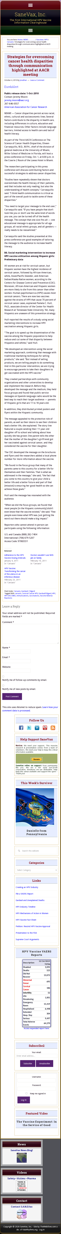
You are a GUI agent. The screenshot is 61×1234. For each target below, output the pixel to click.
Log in (42, 1229)
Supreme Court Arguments (27, 939)
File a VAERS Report (24, 894)
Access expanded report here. (37, 1028)
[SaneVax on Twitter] (27, 729)
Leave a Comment (37, 80)
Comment (8, 622)
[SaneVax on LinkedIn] (35, 729)
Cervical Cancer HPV (30, 593)
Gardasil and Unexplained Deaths (30, 900)
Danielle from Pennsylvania (36, 832)
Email (6, 657)
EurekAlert (11, 87)
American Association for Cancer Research (25, 107)
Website (6, 667)
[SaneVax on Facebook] (21, 729)
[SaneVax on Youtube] (43, 729)
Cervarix (17, 591)
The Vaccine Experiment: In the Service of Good (36, 1123)
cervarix (18, 593)
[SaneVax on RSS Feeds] (51, 729)
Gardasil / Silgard (28, 591)
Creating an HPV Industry (27, 887)
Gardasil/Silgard (45, 593)
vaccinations (34, 596)
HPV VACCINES (10, 596)
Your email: (36, 1052)
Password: (36, 1085)
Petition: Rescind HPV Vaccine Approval (33, 926)
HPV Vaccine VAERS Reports (36, 953)
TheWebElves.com (48, 1226)
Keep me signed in (38, 1093)
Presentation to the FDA (26, 933)
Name (6, 647)
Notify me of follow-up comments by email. (24, 680)
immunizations (22, 596)
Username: (36, 1077)
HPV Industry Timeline (25, 907)
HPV (53, 593)
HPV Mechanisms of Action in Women (32, 913)
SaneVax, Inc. (30, 14)
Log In (24, 1100)
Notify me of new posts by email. (19, 689)
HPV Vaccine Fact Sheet (26, 920)
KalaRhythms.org (30, 1229)
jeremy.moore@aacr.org (16, 100)
